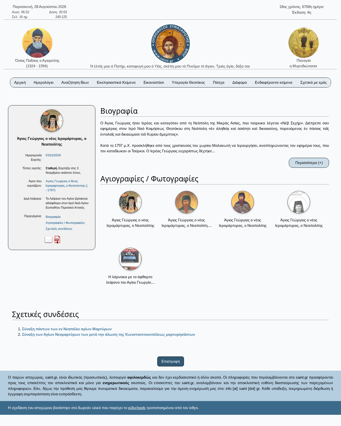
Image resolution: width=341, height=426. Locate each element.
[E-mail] (48, 239)
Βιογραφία (53, 217)
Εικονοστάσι (154, 82)
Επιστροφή (171, 361)
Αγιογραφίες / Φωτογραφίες (65, 223)
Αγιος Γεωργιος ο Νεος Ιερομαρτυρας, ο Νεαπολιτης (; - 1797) (67, 185)
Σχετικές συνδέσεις (59, 229)
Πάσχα (218, 82)
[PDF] (57, 239)
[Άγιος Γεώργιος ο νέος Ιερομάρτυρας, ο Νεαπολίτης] (130, 202)
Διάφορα (239, 82)
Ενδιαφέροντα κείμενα (273, 82)
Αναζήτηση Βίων (75, 82)
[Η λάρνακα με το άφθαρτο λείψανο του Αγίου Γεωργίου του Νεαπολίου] (130, 259)
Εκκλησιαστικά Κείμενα (116, 82)
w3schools (137, 408)
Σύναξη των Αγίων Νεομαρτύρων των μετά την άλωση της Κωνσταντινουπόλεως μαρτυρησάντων (108, 334)
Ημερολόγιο (43, 82)
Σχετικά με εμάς (313, 82)
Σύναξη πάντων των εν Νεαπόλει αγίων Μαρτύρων (67, 329)
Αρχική (20, 82)
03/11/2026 (53, 155)
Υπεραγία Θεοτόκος (188, 82)
